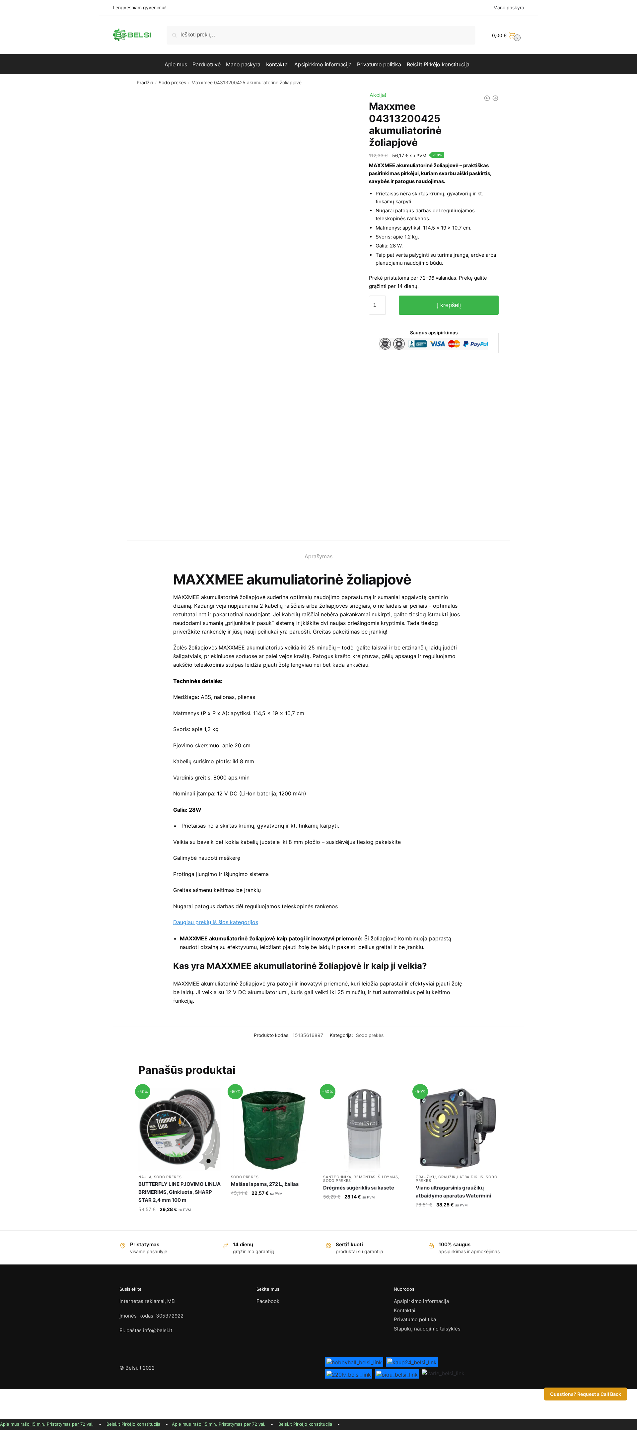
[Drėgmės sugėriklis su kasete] (364, 1129)
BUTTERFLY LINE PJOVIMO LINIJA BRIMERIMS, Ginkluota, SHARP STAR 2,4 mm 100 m (179, 1192)
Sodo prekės (172, 82)
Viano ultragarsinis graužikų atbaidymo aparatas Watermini (453, 1192)
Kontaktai (404, 1310)
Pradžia (145, 82)
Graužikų (426, 1177)
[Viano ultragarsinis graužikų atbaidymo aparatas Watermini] (457, 1129)
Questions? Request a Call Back (585, 1394)
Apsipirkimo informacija (421, 1301)
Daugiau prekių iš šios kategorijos (215, 922)
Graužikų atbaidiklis (460, 1177)
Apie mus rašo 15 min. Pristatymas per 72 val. (47, 1424)
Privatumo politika (415, 1319)
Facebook (267, 1301)
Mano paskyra (508, 7)
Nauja (145, 1177)
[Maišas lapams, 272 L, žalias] (272, 1129)
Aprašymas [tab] (318, 556)
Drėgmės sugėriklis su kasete (358, 1188)
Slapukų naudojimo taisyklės (427, 1329)
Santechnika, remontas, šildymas (360, 1177)
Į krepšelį (449, 305)
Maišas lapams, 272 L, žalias (265, 1184)
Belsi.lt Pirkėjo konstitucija (133, 1424)
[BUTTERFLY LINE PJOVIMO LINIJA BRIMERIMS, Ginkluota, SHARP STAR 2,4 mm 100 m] (179, 1129)
